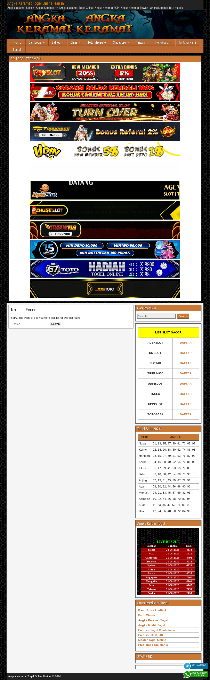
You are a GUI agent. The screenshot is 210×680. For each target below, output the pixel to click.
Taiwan (140, 42)
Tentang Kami (187, 42)
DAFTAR (186, 342)
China (74, 42)
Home (17, 42)
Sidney (56, 42)
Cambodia (35, 42)
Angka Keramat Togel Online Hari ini (36, 3)
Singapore (119, 42)
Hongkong (161, 42)
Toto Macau (95, 42)
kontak (17, 50)
